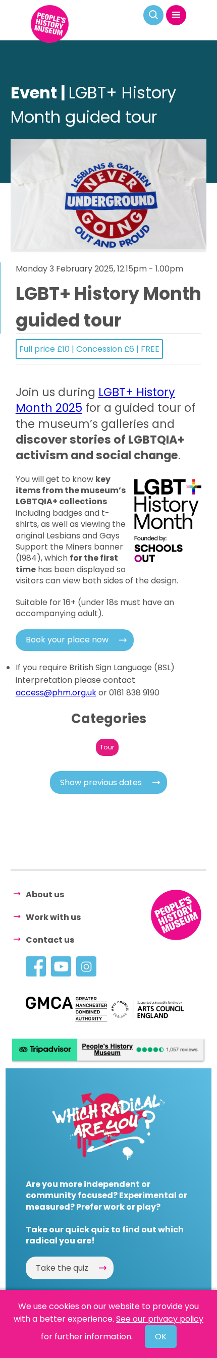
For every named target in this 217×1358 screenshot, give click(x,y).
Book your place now (67, 639)
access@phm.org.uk (56, 692)
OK (161, 1336)
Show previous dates (101, 782)
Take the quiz (62, 1268)
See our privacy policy (159, 1319)
